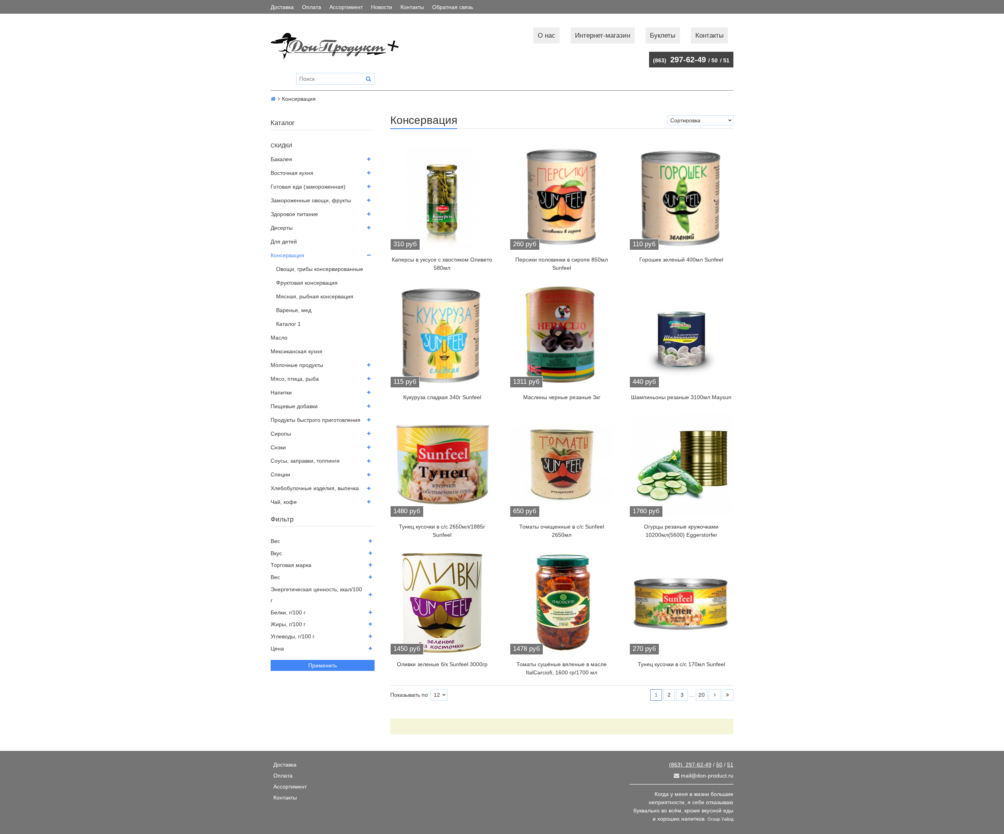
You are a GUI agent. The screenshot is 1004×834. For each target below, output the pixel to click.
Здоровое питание (294, 214)
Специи (280, 474)
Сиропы (281, 434)
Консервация (287, 255)
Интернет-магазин (602, 35)
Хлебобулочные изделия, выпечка (315, 488)
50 (714, 60)
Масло (279, 337)
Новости (381, 7)
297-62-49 (679, 59)
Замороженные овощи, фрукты (311, 200)
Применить (322, 665)
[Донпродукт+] (343, 46)
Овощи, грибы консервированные (319, 269)
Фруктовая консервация (307, 283)
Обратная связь (452, 7)
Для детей (284, 241)
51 (726, 60)
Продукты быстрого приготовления (315, 420)
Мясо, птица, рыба (295, 379)
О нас (546, 35)
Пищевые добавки (294, 406)
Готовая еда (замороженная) (308, 187)
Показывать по (409, 695)
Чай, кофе (284, 502)
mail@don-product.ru (706, 775)
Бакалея (281, 159)
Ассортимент (346, 7)
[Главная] (273, 99)
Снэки (278, 447)
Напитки (281, 392)
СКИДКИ (281, 145)
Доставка (282, 7)
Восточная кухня (292, 173)
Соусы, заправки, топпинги (305, 461)
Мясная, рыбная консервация (314, 296)
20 (701, 695)
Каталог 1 (288, 324)
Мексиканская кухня (296, 351)
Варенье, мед (293, 310)
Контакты (412, 7)
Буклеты (662, 35)
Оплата (311, 7)
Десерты (282, 228)
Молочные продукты (297, 365)
